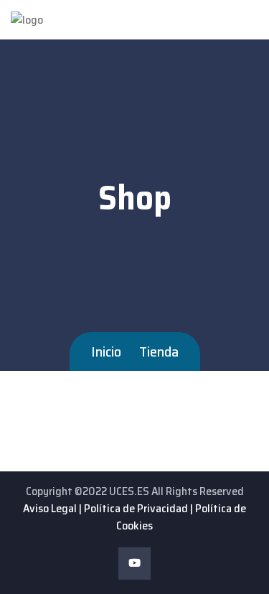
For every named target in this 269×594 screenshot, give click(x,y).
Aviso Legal (50, 508)
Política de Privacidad (136, 508)
